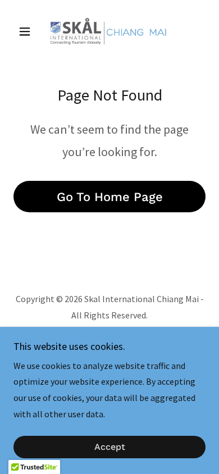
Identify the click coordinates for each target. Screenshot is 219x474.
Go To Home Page (110, 197)
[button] (27, 31)
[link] (109, 31)
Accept (109, 447)
